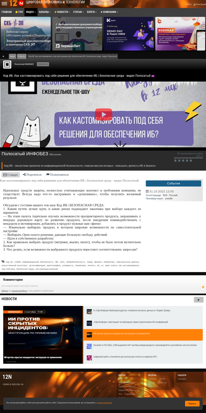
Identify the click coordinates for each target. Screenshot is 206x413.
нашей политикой (104, 402)
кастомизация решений (47, 269)
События (173, 183)
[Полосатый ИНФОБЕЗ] (7, 64)
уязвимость (68, 265)
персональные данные (127, 262)
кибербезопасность (75, 262)
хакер (89, 262)
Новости (9, 299)
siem (62, 262)
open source (111, 265)
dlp (56, 262)
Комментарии (13, 280)
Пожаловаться (59, 174)
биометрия (80, 265)
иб (98, 265)
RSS (203, 287)
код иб (9, 262)
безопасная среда (25, 269)
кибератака (109, 262)
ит (102, 265)
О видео (12, 174)
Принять (192, 403)
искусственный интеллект (14, 265)
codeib (17, 262)
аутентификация (37, 265)
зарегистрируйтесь (19, 291)
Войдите (5, 291)
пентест (91, 265)
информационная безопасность (37, 262)
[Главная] (4, 56)
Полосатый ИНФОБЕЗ (24, 64)
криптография (53, 265)
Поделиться (34, 174)
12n (7, 377)
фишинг (98, 262)
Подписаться (43, 64)
